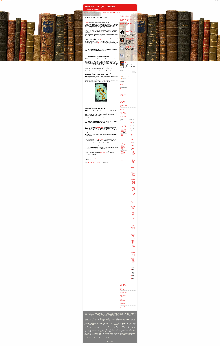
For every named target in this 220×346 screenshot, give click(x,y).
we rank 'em (121, 337)
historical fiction (132, 330)
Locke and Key (114, 319)
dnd (118, 329)
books (114, 326)
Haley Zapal (122, 112)
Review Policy (113, 12)
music (110, 333)
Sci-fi (118, 321)
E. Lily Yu (92, 164)
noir (118, 333)
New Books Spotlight (126, 320)
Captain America (100, 314)
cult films (91, 329)
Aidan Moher (122, 284)
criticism (86, 329)
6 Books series (97, 313)
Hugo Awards (105, 318)
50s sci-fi (90, 313)
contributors (114, 327)
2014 (131, 276)
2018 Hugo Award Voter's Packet (126, 24)
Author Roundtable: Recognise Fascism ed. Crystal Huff (133, 187)
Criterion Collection (119, 314)
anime (121, 324)
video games (113, 337)
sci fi (114, 334)
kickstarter (112, 331)
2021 (131, 128)
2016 (131, 273)
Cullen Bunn (125, 314)
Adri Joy (121, 88)
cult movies (96, 329)
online (101, 39)
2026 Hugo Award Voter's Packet (126, 16)
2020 (131, 267)
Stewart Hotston (123, 116)
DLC (101, 315)
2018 (131, 270)
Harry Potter (94, 318)
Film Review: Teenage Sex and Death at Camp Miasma (130, 54)
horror (87, 331)
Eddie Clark (122, 109)
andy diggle (110, 324)
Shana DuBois (122, 304)
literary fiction (118, 331)
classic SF (133, 326)
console (101, 327)
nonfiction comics (124, 333)
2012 (131, 279)
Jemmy (121, 296)
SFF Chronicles (123, 122)
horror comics (93, 331)
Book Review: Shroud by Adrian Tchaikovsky (129, 39)
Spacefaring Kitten (123, 306)
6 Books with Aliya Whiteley (133, 165)
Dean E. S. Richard (123, 108)
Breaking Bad (127, 313)
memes (92, 333)
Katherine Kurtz (108, 319)
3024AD (86, 313)
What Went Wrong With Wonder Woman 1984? (133, 223)
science (118, 334)
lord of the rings (125, 331)
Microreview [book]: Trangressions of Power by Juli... (133, 236)
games (100, 330)
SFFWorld (122, 156)
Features (94, 12)
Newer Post (87, 168)
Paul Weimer (122, 95)
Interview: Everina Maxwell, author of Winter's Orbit (133, 261)
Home (118, 12)
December (133, 129)
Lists (90, 12)
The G (121, 83)
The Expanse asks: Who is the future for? (133, 203)
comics (94, 327)
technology (93, 337)
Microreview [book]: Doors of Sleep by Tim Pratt (133, 181)
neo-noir (115, 333)
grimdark (120, 330)
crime (126, 327)
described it (87, 22)
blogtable (102, 326)
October (132, 134)
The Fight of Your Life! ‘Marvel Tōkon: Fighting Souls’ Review (123, 146)
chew (126, 326)
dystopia (122, 329)
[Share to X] (105, 162)
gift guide (104, 330)
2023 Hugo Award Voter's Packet (126, 19)
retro (110, 334)
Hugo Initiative (113, 318)
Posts (123, 76)
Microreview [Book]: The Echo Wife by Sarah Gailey (133, 212)
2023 (131, 125)
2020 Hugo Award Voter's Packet (126, 22)
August (132, 139)
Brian (121, 288)
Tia (120, 307)
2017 (131, 272)
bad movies (91, 326)
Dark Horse (119, 315)
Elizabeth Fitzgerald (123, 293)
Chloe (106, 314)
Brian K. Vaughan (87, 314)
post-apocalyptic (95, 334)
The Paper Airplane (99, 127)
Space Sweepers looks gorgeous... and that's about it (133, 175)
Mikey (121, 299)
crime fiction (131, 327)
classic (130, 326)
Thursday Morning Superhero (133, 245)
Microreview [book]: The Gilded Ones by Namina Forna (133, 159)
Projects (99, 12)
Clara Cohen (122, 106)
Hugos (125, 318)
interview (95, 164)
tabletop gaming (87, 337)
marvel (87, 333)
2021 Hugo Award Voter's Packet (126, 20)
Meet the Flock (106, 12)
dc (111, 329)
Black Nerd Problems (123, 143)
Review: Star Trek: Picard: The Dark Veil (133, 218)
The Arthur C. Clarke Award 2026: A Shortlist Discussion (130, 31)
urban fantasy (102, 337)
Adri (103, 313)
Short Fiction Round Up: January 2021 (133, 242)
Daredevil (113, 315)
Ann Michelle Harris (123, 102)
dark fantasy (102, 329)
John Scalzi (101, 319)
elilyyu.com (99, 42)
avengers (132, 324)
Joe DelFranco (123, 113)
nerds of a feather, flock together (100, 7)
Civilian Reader (122, 135)
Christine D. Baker (123, 105)
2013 (131, 278)
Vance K (121, 84)
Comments (124, 78)
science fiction (126, 334)
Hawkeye (99, 318)
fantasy (128, 329)
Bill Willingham (114, 313)
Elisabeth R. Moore (123, 292)
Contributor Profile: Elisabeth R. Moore (133, 193)
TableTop (93, 323)
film (134, 329)
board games (108, 326)
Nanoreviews (106, 320)
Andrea (88, 164)
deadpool (115, 329)
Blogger (118, 341)
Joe (90, 319)
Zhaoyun (122, 308)
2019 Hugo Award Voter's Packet (126, 23)
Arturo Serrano (123, 94)
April (132, 145)
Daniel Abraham (106, 315)
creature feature (121, 327)
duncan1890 (109, 341)
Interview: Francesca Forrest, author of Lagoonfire (133, 169)
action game (99, 324)
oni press (129, 333)
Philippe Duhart (123, 302)
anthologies (126, 324)
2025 (131, 122)
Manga (124, 319)
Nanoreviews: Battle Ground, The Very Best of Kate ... (133, 153)
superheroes (131, 335)
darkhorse (108, 329)
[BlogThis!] (104, 162)
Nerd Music (118, 320)
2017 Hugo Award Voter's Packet (126, 26)
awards (86, 326)
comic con (88, 327)
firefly (88, 330)
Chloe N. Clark (123, 291)
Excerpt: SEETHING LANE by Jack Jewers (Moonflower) (123, 138)
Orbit (133, 320)
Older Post (115, 168)
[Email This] (103, 162)
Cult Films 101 (132, 314)
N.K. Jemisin (99, 320)
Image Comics (131, 318)
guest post (126, 330)
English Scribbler (123, 295)
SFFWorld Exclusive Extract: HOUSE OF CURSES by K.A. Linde (123, 159)
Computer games (111, 314)
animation (116, 324)
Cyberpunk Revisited (94, 315)
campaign (121, 326)
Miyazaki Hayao (92, 320)
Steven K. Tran (103, 152)
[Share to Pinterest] (107, 162)
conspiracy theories (107, 327)
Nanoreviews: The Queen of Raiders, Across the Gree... (133, 254)
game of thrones (94, 330)
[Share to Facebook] (106, 162)
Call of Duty (94, 314)
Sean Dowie (122, 303)
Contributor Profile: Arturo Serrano (133, 249)
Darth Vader (126, 315)
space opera (100, 335)
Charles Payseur (123, 289)
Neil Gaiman (113, 320)
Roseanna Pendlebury (124, 97)
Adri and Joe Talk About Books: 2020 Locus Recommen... (133, 230)
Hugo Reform (120, 318)
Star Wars (129, 321)
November (133, 132)
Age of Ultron (109, 313)
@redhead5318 (98, 158)
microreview (98, 333)
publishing (103, 334)
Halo (89, 318)
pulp (107, 334)
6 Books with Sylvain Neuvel (133, 207)
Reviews (86, 12)
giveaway (109, 330)
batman (96, 326)
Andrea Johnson (123, 285)
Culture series (87, 315)
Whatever (122, 151)
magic (134, 331)
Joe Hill (96, 319)
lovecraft (130, 331)
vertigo (108, 337)
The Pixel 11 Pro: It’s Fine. (123, 153)
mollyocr (106, 333)
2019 (131, 269)
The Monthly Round (104, 323)
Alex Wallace (122, 101)
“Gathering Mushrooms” (99, 139)
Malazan (120, 319)
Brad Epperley (120, 313)
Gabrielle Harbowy (123, 110)
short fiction (92, 335)
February (132, 148)
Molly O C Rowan (123, 300)
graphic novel (114, 330)
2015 (131, 275)
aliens (105, 324)
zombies (126, 337)
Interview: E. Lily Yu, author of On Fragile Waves (133, 198)
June (132, 142)
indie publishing (100, 331)
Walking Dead (87, 324)
